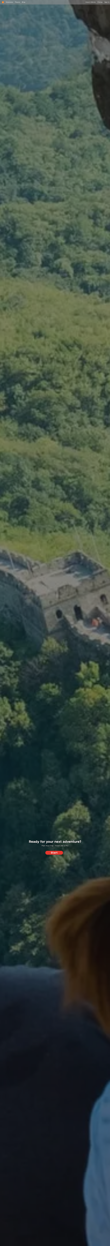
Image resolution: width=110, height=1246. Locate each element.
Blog (23, 2)
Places (17, 2)
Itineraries (9, 2)
